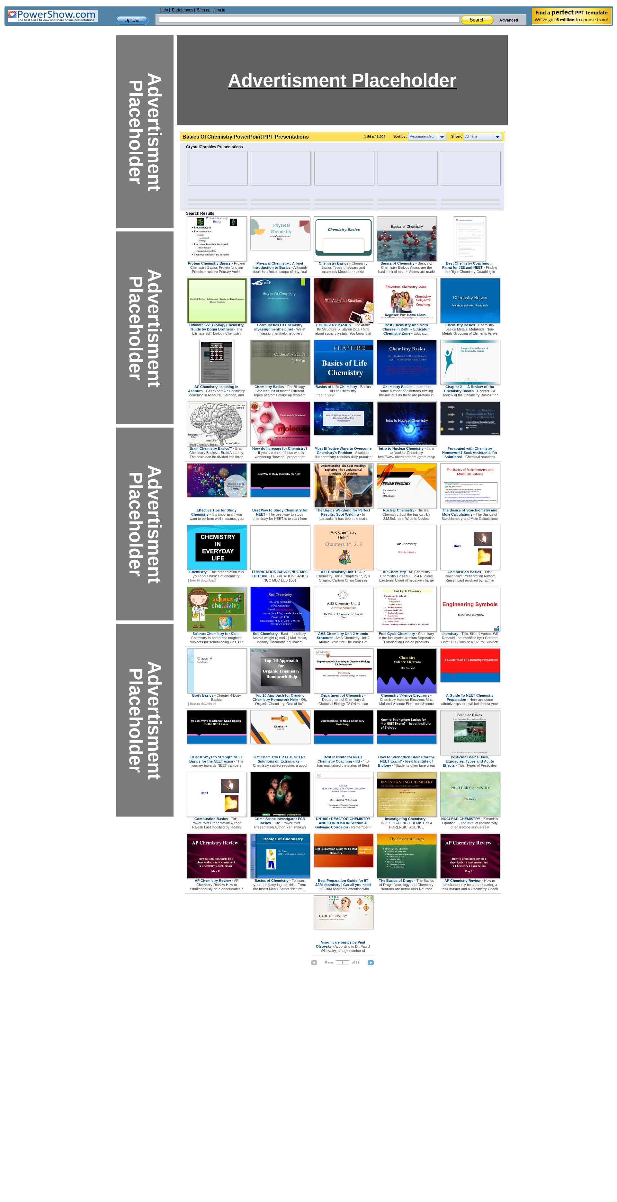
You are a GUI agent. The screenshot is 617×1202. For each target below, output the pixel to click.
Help (164, 10)
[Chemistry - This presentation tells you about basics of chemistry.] (217, 569)
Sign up (203, 10)
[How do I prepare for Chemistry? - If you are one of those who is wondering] (280, 445)
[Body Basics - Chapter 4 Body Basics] (217, 692)
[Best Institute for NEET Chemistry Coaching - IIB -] (343, 743)
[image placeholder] (206, 168)
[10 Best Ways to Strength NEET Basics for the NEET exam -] (217, 743)
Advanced (508, 20)
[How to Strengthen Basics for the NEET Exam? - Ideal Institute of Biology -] (407, 743)
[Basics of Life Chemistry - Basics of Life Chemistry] (343, 383)
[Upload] (132, 20)
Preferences (182, 10)
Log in (219, 10)
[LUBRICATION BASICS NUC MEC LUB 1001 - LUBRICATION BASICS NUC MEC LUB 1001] (280, 569)
